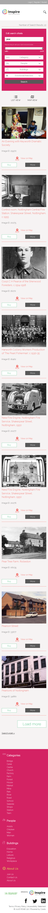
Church (10, 770)
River (9, 794)
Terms (11, 906)
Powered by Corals (38, 909)
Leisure (10, 855)
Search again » (8, 733)
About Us (11, 880)
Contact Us (12, 877)
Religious (11, 858)
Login (30, 2)
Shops (10, 807)
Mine (9, 788)
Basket (44, 2)
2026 (42, 51)
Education (11, 849)
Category (24, 57)
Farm (9, 776)
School (10, 801)
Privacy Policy (20, 906)
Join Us (10, 874)
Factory (10, 773)
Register (37, 2)
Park (8, 791)
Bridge (10, 761)
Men (9, 832)
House (10, 782)
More (32, 165)
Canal (9, 764)
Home (10, 852)
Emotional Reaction (24, 75)
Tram (9, 813)
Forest (10, 779)
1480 (6, 51)
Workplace (12, 861)
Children (10, 829)
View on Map (26, 158)
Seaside (10, 804)
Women (10, 835)
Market (10, 785)
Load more (32, 724)
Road (9, 797)
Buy (9, 165)
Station (10, 810)
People (24, 63)
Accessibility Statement (36, 906)
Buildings (24, 69)
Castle (10, 767)
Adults (10, 826)
